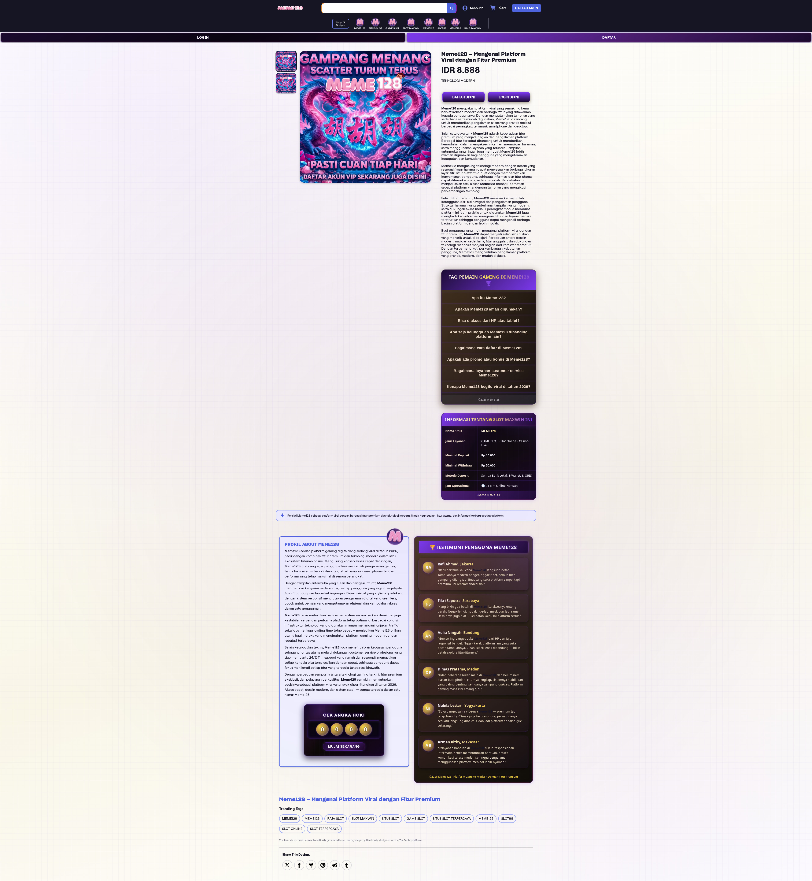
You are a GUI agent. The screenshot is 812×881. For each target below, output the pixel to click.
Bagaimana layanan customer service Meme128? (489, 373)
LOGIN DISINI (509, 97)
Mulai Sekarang (344, 746)
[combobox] (384, 8)
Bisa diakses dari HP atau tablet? (489, 321)
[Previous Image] (303, 117)
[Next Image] (427, 117)
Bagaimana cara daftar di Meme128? (489, 348)
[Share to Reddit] (335, 865)
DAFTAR (609, 37)
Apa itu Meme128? (489, 298)
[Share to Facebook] (299, 865)
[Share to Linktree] (311, 865)
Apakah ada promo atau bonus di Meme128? (488, 359)
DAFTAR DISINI (463, 97)
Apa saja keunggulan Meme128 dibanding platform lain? (489, 334)
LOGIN (203, 37)
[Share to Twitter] (287, 865)
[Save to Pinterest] (323, 865)
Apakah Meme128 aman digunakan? (488, 309)
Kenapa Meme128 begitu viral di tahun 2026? (489, 386)
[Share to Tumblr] (347, 865)
